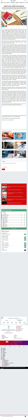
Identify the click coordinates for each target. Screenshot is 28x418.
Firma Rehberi (4, 352)
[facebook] (5, 346)
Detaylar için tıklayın (14, 228)
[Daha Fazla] (6, 26)
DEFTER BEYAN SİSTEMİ (5, 337)
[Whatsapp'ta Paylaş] (5, 26)
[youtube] (19, 346)
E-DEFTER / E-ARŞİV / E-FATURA (18, 338)
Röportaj (3, 354)
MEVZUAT (8, 2)
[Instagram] (9, 332)
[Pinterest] (8, 332)
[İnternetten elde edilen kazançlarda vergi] (20, 145)
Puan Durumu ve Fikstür (20, 328)
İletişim (3, 358)
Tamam (2, 368)
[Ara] (24, 0)
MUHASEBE (17, 2)
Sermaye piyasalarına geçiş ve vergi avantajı (7, 149)
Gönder (3, 169)
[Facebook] (5, 332)
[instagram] (14, 346)
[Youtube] (10, 332)
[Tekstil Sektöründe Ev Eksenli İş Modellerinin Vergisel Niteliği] (8, 135)
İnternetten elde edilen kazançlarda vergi (19, 149)
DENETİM (2, 2)
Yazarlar (3, 351)
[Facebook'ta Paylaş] (2, 26)
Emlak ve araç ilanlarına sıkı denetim (8, 416)
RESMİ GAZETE (22, 2)
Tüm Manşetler (19, 329)
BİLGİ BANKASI (12, 2)
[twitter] (10, 346)
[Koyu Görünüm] (26, 0)
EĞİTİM (15, 337)
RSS (7, 341)
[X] (6, 332)
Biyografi (3, 355)
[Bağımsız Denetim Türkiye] (13, 0)
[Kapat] (27, 367)
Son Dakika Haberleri (20, 330)
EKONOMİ (3, 338)
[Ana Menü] (1, 0)
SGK (25, 2)
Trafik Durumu (19, 327)
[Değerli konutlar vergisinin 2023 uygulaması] (14, 17)
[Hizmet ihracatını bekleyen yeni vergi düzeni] (20, 135)
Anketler (3, 356)
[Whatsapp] (12, 332)
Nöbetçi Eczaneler (6, 360)
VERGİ (5, 2)
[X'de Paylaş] (3, 26)
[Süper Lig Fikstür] (25, 231)
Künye (3, 357)
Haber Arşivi (5, 365)
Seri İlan (3, 353)
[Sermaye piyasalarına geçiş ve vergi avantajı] (8, 145)
